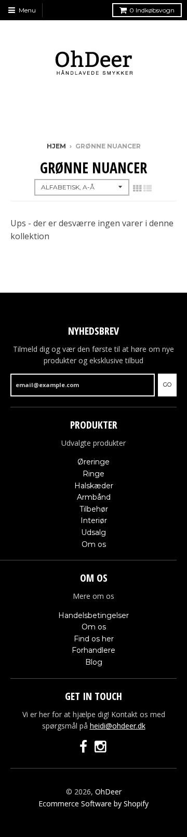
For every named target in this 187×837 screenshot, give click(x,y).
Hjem (56, 146)
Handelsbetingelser (93, 615)
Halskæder (93, 485)
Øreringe (93, 461)
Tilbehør (93, 509)
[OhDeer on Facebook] (83, 747)
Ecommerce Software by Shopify (93, 803)
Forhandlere (93, 650)
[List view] (147, 188)
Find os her (94, 638)
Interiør (94, 520)
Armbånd (94, 497)
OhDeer (108, 792)
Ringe (93, 473)
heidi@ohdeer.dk (117, 726)
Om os (94, 544)
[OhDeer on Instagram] (101, 747)
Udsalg (93, 532)
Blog (93, 662)
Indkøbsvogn (152, 10)
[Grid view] (137, 188)
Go (167, 384)
